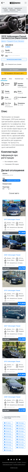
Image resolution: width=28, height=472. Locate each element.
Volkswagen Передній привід (21, 431)
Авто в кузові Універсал (21, 433)
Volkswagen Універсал (9, 436)
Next (24, 208)
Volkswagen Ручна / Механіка (9, 428)
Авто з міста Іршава (21, 442)
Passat (19, 9)
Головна (19, 462)
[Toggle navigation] (25, 2)
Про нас (24, 462)
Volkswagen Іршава (9, 444)
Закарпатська (18, 8)
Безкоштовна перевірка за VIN (9, 462)
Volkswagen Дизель (21, 439)
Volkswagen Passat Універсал (21, 436)
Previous (4, 208)
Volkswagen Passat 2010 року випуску (9, 425)
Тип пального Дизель (9, 439)
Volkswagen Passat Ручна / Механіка (21, 428)
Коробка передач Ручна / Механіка (21, 425)
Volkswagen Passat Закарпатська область (9, 450)
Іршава (6, 9)
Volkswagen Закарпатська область (21, 447)
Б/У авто (10, 8)
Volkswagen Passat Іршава (21, 444)
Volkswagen (12, 9)
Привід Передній (9, 431)
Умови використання (7, 464)
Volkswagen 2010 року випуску (21, 423)
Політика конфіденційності (19, 464)
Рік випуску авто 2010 (9, 423)
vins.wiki (4, 8)
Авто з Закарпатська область (9, 447)
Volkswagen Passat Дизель (9, 442)
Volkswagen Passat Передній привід (9, 433)
